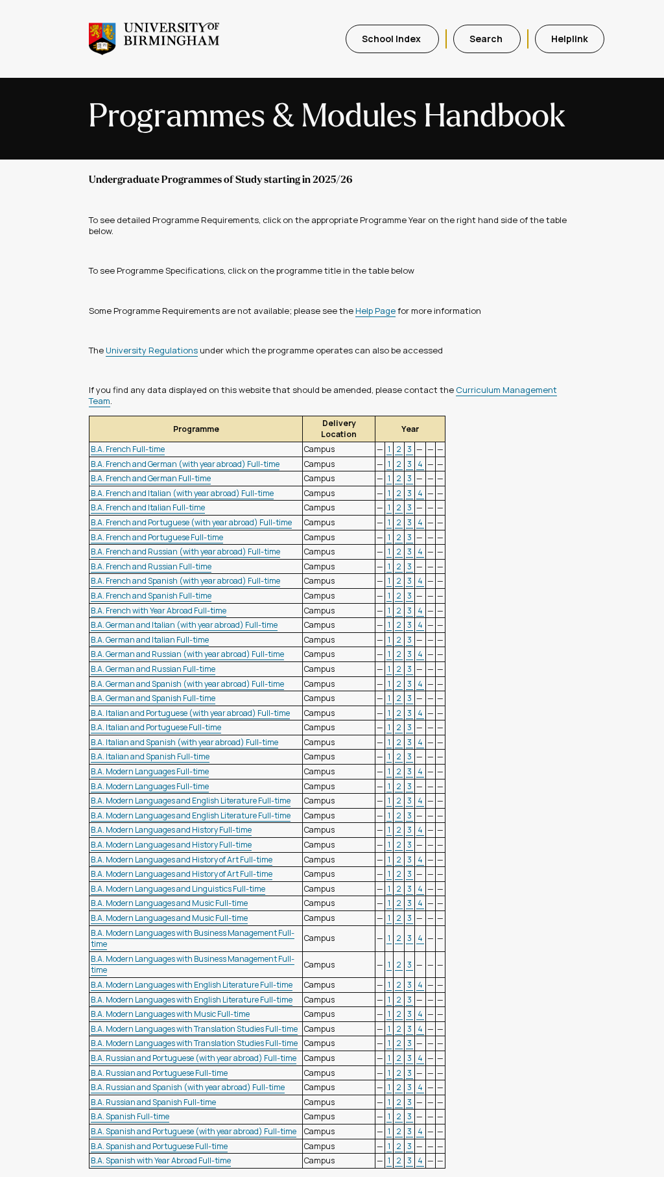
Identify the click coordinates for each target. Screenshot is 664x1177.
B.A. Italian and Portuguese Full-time (156, 727)
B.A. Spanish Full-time (130, 1116)
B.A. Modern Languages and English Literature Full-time (190, 800)
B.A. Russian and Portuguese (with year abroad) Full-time (193, 1058)
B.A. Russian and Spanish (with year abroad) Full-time (188, 1087)
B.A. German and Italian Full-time (150, 639)
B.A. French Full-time (128, 449)
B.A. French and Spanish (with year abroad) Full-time (185, 580)
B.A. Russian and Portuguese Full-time (159, 1072)
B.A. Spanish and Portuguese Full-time (159, 1146)
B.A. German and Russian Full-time (153, 668)
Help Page (375, 310)
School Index (392, 38)
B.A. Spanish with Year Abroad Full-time (161, 1160)
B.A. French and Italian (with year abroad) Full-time (182, 493)
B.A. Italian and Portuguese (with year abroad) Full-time (190, 713)
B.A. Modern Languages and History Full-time (171, 829)
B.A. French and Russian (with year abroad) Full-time (185, 551)
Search (486, 38)
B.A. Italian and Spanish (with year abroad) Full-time (184, 742)
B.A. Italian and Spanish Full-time (150, 756)
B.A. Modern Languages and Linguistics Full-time (178, 888)
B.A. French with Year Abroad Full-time (158, 610)
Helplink (569, 38)
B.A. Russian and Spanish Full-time (153, 1102)
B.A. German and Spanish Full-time (153, 698)
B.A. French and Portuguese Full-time (157, 537)
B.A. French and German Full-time (151, 478)
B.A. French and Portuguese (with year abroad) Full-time (191, 522)
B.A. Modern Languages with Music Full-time (170, 1013)
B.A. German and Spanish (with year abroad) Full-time (187, 683)
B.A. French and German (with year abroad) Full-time (185, 464)
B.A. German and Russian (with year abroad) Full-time (187, 654)
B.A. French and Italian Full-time (148, 507)
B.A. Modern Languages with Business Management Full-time (192, 938)
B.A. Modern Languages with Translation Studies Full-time (194, 1028)
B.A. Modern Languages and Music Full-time (169, 903)
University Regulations (152, 350)
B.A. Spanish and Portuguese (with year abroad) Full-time (193, 1131)
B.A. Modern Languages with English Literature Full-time (191, 984)
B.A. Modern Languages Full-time (150, 771)
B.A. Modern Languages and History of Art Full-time (181, 859)
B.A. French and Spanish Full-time (151, 595)
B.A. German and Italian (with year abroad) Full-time (184, 624)
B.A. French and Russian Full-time (151, 566)
